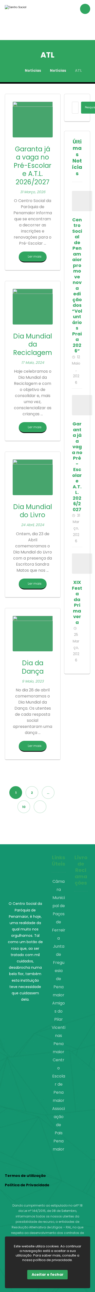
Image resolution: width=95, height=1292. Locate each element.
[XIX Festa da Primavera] (82, 563)
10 (24, 806)
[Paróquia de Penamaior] (20, 20)
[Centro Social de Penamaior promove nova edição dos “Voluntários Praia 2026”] (82, 201)
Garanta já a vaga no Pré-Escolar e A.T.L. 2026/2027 (77, 467)
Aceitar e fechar (48, 1274)
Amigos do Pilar (58, 1011)
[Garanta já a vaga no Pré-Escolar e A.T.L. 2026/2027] (82, 405)
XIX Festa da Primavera (77, 602)
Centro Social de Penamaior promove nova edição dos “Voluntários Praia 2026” (77, 285)
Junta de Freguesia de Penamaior (58, 970)
